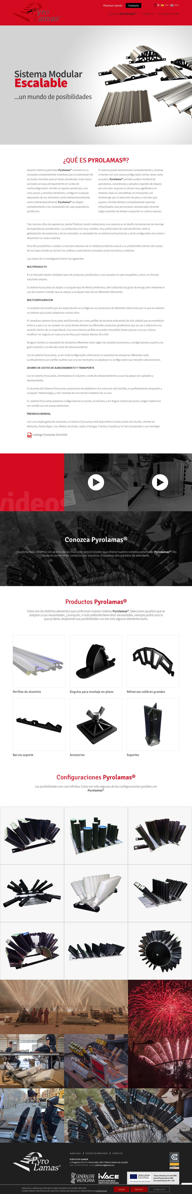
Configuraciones (168, 14)
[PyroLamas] (37, 12)
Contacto (133, 5)
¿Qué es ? (122, 14)
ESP (167, 5)
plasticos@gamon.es (104, 1165)
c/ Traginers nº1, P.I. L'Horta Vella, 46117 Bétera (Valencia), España (99, 1162)
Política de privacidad (97, 1153)
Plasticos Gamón (112, 5)
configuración (101, 1190)
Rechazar (139, 1189)
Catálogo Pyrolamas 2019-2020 (49, 434)
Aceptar (121, 1189)
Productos (147, 14)
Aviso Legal (75, 1153)
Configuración (159, 1189)
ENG (177, 5)
